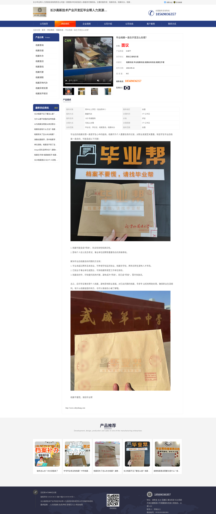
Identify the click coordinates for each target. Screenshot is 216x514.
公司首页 (44, 24)
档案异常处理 (42, 88)
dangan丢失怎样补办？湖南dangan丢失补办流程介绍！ (46, 150)
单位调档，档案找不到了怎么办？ (46, 145)
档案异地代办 (42, 83)
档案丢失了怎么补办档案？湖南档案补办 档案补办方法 (46, 134)
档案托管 (40, 72)
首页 (43, 30)
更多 (56, 108)
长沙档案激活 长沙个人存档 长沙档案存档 (46, 160)
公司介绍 (108, 24)
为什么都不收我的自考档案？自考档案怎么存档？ (46, 119)
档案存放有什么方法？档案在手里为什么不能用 (46, 129)
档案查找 (40, 67)
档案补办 (40, 56)
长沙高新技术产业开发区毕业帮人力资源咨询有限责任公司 (61, 501)
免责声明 (62, 505)
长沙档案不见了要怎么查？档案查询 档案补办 (46, 114)
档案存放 (59, 30)
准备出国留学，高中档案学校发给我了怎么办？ (46, 139)
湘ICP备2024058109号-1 (65, 497)
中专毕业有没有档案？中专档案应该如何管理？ (52, 471)
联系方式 (172, 24)
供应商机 (65, 24)
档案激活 (40, 61)
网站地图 (79, 505)
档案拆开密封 (42, 93)
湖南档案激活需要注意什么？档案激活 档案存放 (142, 471)
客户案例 (151, 24)
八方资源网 (54, 505)
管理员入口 (70, 505)
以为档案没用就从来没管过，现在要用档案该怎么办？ (46, 124)
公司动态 (129, 24)
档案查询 (40, 45)
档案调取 (40, 77)
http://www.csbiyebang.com (75, 408)
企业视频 (87, 24)
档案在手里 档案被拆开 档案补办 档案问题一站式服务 (46, 155)
